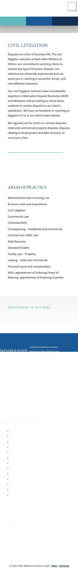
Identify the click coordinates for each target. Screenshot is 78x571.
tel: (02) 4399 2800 (11, 549)
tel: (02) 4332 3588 (11, 539)
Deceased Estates (18, 247)
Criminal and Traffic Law (23, 235)
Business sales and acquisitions (27, 204)
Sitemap (64, 565)
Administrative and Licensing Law (29, 198)
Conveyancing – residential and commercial (35, 229)
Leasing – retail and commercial (27, 260)
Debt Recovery (17, 241)
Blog (54, 565)
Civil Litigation (16, 210)
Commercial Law (18, 216)
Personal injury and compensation (29, 266)
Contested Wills (17, 222)
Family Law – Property (22, 254)
